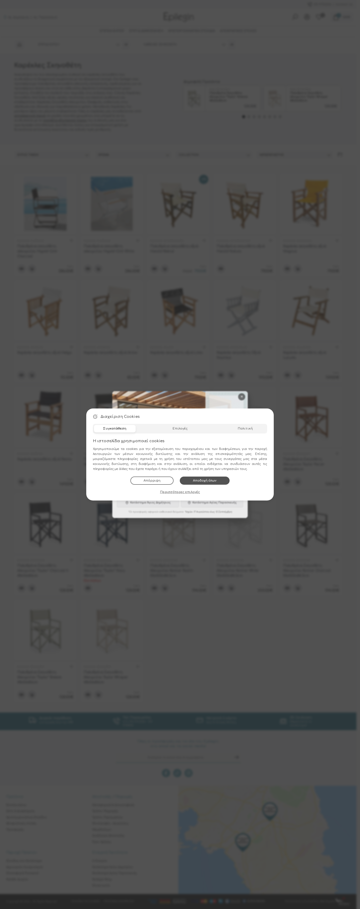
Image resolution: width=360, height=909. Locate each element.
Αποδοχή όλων (204, 480)
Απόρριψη (152, 480)
